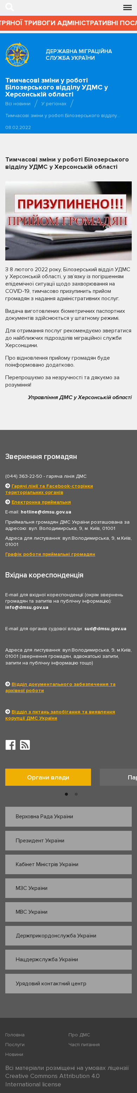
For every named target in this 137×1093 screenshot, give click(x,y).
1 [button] (66, 794)
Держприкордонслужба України (56, 935)
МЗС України (31, 888)
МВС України (31, 911)
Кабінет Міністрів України (47, 864)
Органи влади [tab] (48, 777)
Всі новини (18, 104)
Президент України (40, 840)
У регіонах (53, 104)
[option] (52, 779)
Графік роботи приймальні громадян (50, 554)
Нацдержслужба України (47, 959)
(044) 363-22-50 (23, 476)
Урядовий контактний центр (51, 983)
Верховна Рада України (44, 816)
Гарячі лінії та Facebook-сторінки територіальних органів (49, 489)
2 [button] (76, 794)
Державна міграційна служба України (79, 55)
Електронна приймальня (41, 502)
